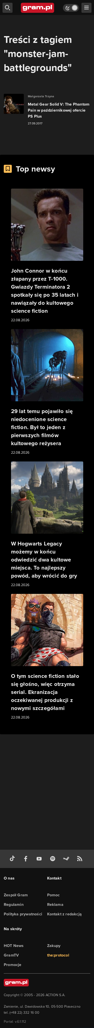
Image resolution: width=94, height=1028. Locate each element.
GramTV (11, 955)
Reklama (55, 904)
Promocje (13, 965)
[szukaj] (8, 8)
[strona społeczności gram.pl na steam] (67, 858)
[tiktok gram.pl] (13, 858)
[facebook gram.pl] (27, 858)
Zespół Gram (16, 895)
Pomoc (53, 895)
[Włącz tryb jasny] (71, 8)
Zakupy (54, 945)
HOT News (14, 945)
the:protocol (58, 955)
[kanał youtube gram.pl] (40, 858)
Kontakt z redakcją (64, 914)
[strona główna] (38, 8)
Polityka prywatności (23, 914)
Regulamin (14, 904)
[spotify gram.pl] (54, 858)
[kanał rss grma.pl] (81, 858)
